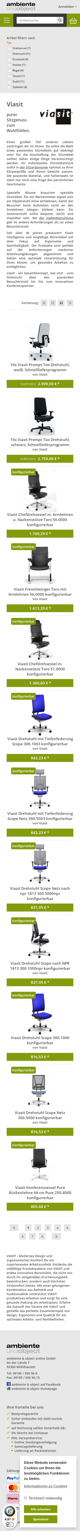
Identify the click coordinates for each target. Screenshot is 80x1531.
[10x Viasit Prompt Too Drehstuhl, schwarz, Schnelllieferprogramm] (40, 416)
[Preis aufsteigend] (70, 303)
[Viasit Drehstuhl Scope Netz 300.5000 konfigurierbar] (40, 1089)
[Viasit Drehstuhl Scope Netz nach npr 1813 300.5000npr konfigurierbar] (40, 865)
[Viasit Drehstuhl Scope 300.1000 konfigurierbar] (40, 1014)
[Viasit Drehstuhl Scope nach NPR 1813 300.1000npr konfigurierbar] (40, 939)
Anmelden (66, 6)
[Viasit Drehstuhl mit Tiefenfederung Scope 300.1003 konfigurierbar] (40, 715)
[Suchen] (60, 20)
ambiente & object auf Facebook (36, 1384)
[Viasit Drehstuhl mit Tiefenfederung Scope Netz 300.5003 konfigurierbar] (40, 790)
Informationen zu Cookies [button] (45, 1486)
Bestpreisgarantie (24, 1414)
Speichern (40, 1519)
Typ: (9, 42)
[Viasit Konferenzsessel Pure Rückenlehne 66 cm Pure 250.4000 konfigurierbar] (40, 1164)
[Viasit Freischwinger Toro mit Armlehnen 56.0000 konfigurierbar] (40, 565)
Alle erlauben (41, 1509)
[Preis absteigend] (61, 303)
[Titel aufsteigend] (52, 303)
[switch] (10, 1524)
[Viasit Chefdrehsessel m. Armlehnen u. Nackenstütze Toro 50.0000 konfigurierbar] (40, 491)
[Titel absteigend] (44, 303)
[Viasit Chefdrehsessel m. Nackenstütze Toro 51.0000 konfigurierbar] (40, 640)
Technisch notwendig (45, 1498)
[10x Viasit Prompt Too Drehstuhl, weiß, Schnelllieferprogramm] (40, 341)
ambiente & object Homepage (34, 1389)
